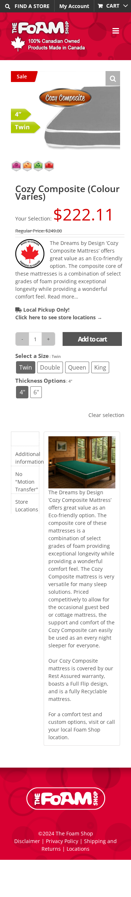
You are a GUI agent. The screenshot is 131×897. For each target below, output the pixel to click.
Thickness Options (40, 380)
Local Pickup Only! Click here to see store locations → (58, 313)
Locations (78, 848)
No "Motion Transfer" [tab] (26, 482)
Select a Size (32, 356)
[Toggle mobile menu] (116, 31)
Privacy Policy (62, 841)
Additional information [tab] (27, 458)
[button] (113, 78)
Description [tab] (27, 439)
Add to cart (92, 339)
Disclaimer (27, 841)
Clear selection (106, 415)
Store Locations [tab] (26, 505)
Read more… (63, 296)
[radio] (26, 367)
